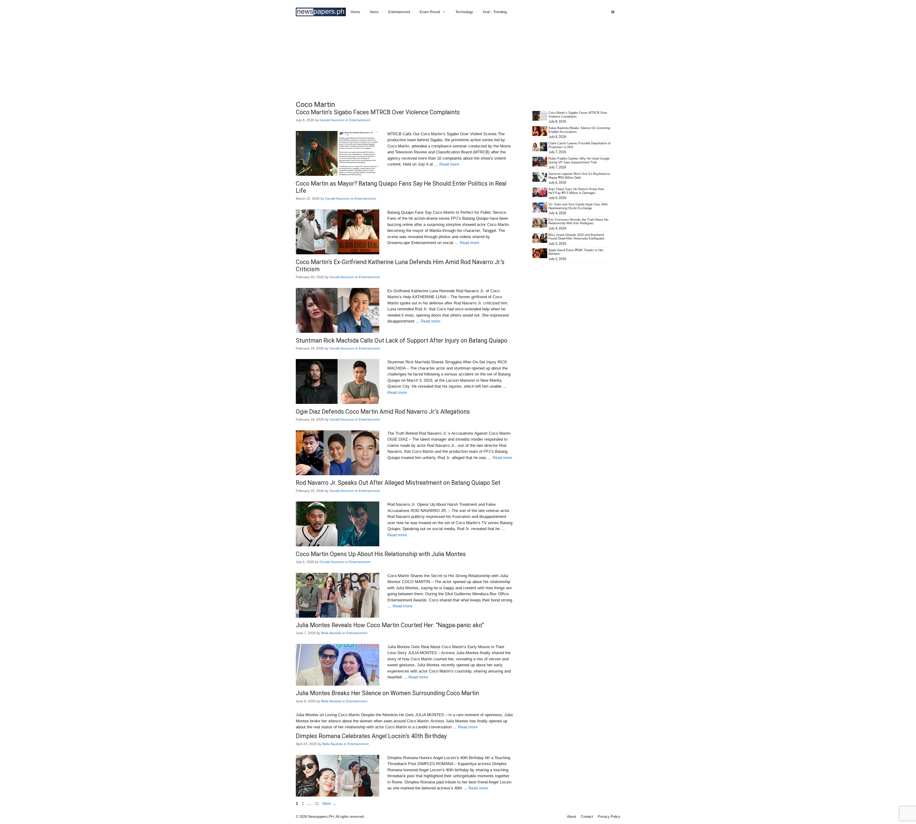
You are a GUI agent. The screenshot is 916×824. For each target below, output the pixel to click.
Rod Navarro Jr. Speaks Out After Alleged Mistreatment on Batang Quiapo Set (398, 482)
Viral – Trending (495, 12)
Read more (449, 164)
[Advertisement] (458, 59)
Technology (464, 12)
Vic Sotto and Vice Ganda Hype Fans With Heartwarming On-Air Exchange (578, 206)
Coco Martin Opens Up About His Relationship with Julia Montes (381, 554)
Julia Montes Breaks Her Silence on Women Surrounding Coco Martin (387, 693)
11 (317, 803)
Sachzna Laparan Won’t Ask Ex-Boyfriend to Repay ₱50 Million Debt (579, 175)
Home (355, 12)
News (374, 12)
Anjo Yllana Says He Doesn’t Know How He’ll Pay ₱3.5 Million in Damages (576, 191)
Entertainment (399, 12)
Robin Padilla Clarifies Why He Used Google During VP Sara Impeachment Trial (578, 160)
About (571, 816)
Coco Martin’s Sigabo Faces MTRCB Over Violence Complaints (378, 112)
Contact (587, 816)
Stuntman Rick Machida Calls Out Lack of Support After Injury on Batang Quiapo (401, 340)
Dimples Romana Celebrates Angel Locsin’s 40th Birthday (371, 736)
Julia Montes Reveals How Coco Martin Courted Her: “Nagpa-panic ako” (390, 625)
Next (329, 803)
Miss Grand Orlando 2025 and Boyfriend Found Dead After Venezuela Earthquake (576, 236)
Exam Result (430, 12)
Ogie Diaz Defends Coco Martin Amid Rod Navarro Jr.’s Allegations (383, 411)
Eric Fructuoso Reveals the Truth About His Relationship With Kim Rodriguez (578, 221)
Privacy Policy (609, 816)
